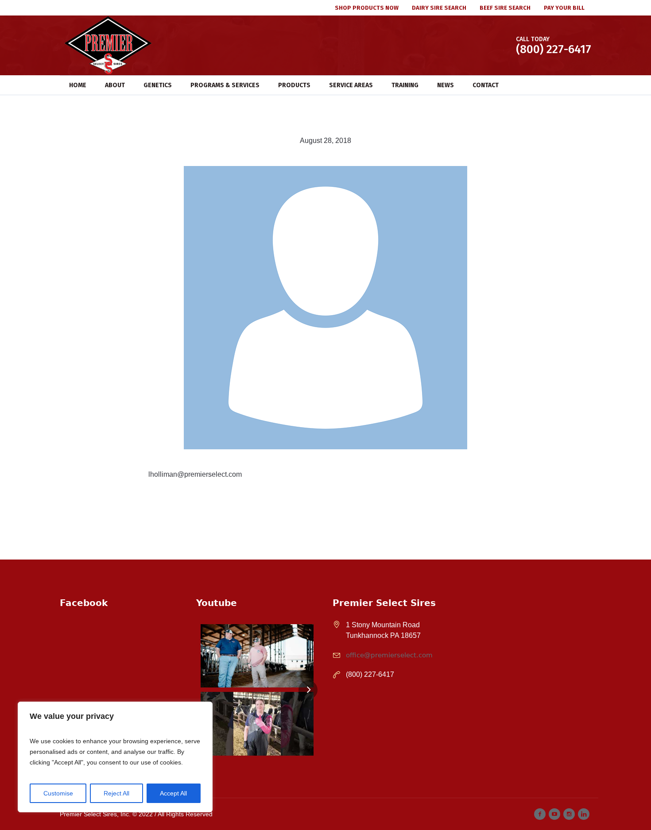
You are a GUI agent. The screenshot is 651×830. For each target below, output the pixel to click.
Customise (58, 793)
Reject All (116, 793)
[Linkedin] (583, 814)
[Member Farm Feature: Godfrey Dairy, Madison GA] (257, 655)
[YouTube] (554, 814)
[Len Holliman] (325, 307)
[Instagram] (569, 814)
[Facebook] (540, 814)
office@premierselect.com (389, 655)
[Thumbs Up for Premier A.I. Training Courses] (257, 723)
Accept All (173, 793)
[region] (115, 757)
